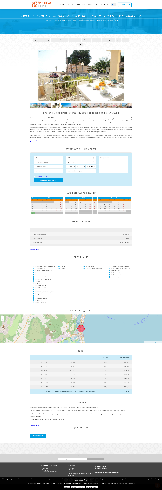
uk (114, 4)
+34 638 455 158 (101, 469)
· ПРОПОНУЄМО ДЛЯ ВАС (49, 472)
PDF (81, 44)
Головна (61, 4)
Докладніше (34, 141)
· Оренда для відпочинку (49, 470)
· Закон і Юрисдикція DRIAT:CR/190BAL (81, 474)
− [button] (2, 319)
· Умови (70, 472)
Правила (125, 40)
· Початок (44, 468)
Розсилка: (81, 456)
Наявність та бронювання (59, 40)
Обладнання (86, 40)
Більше (106, 4)
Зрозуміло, (67, 487)
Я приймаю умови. (41, 176)
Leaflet (145, 342)
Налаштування (81, 487)
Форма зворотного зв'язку (41, 40)
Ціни (118, 40)
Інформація (98, 4)
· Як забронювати (74, 470)
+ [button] (2, 317)
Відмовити (73, 487)
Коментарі (96, 40)
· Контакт (71, 468)
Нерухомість (70, 4)
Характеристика (75, 40)
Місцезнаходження (108, 40)
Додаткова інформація (92, 487)
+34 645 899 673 (101, 467)
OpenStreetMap (152, 342)
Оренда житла (81, 4)
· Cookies (71, 475)
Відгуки (90, 4)
